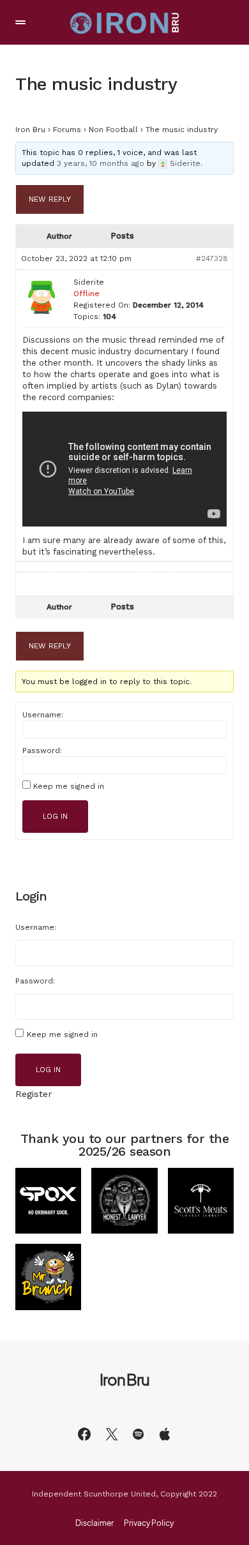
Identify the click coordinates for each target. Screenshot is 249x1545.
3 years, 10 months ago (100, 163)
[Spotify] (138, 1434)
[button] (20, 22)
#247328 (212, 258)
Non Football (113, 129)
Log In (55, 816)
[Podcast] (164, 1434)
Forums (67, 129)
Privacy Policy (149, 1523)
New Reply (50, 199)
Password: (42, 750)
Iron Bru (30, 129)
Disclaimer (94, 1523)
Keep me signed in (68, 786)
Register (33, 1094)
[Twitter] (111, 1434)
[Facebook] (84, 1434)
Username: (42, 714)
